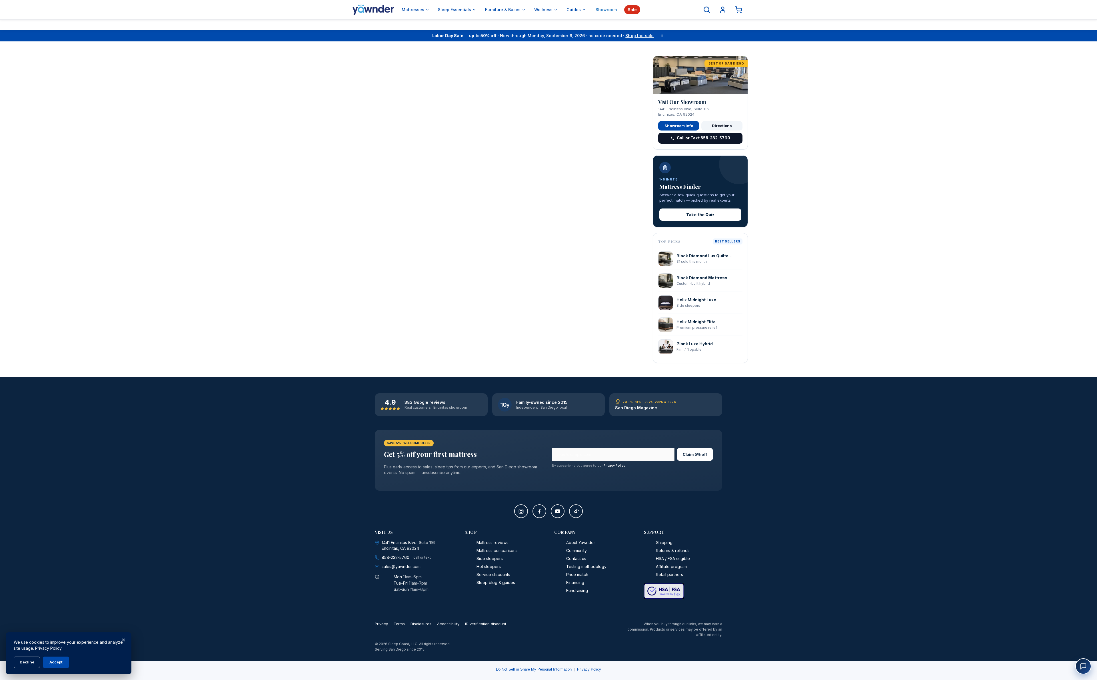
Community (576, 550)
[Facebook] (539, 511)
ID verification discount (485, 623)
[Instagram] (521, 511)
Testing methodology (586, 566)
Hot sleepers (489, 566)
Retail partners (669, 574)
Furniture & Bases (503, 9)
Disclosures (421, 623)
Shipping (664, 542)
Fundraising (577, 590)
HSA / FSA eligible (673, 558)
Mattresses (413, 9)
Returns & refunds (673, 550)
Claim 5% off (695, 454)
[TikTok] (576, 511)
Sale (632, 9)
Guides (573, 9)
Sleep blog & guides (496, 582)
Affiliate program (671, 566)
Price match (577, 574)
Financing (575, 582)
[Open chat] (1083, 666)
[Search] (706, 9)
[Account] (722, 9)
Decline (27, 662)
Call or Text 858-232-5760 (703, 138)
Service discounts (493, 574)
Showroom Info (678, 125)
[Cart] (738, 9)
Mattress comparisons (497, 550)
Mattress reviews (493, 542)
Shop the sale (639, 35)
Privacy (381, 623)
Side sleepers (490, 558)
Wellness (543, 9)
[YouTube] (557, 511)
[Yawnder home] (373, 9)
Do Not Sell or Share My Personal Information (534, 669)
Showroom (606, 9)
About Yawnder (580, 542)
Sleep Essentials (454, 9)
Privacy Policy (614, 466)
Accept (56, 662)
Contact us (576, 558)
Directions (722, 125)
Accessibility (448, 623)
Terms (399, 623)
